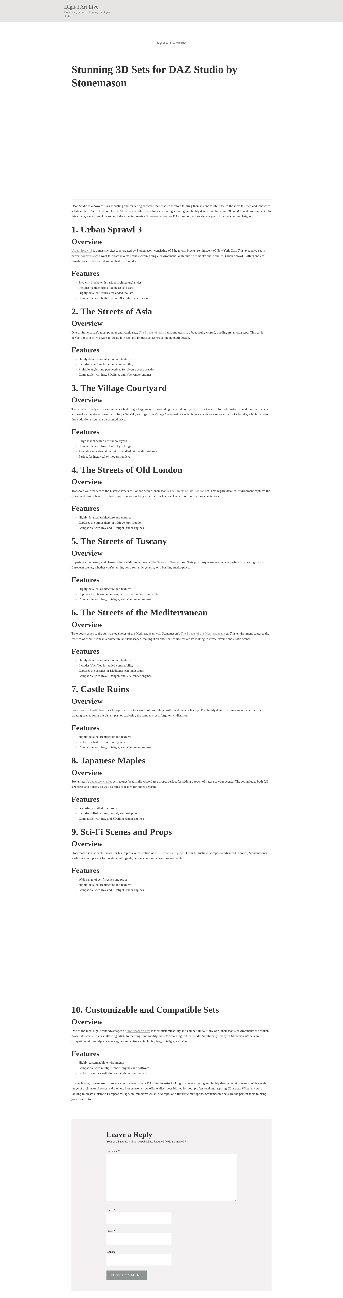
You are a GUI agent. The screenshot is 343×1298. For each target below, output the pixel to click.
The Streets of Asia (151, 332)
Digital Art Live (81, 7)
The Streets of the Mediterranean (202, 633)
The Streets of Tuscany (166, 562)
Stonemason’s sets (138, 1031)
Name (110, 1210)
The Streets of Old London (187, 491)
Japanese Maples (101, 781)
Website (110, 1251)
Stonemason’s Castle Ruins (89, 710)
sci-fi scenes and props (169, 853)
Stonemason (128, 211)
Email (110, 1230)
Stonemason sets (156, 216)
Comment (113, 1151)
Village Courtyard (89, 409)
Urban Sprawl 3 (81, 250)
